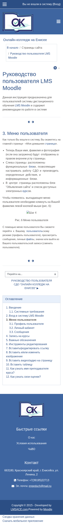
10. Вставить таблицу (19, 364)
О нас (31, 437)
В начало (12, 47)
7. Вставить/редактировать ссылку (27, 348)
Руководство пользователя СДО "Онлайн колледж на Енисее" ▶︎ (32, 284)
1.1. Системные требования (26, 311)
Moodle (25, 105)
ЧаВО (31, 449)
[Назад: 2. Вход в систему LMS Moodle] (30, 121)
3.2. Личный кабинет (21, 327)
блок (31, 166)
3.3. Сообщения (19, 332)
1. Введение (13, 307)
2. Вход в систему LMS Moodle (25, 315)
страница (50, 143)
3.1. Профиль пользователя (26, 323)
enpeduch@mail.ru (40, 486)
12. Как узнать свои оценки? (23, 376)
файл (29, 239)
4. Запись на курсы (18, 336)
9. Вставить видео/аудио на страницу (29, 360)
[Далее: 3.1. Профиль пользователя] (34, 121)
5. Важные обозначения (21, 340)
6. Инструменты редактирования (26, 344)
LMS (17, 105)
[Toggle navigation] (58, 21)
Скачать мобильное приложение (23, 520)
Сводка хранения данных (18, 516)
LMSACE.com (19, 509)
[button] (56, 68)
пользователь (34, 231)
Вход (56, 4)
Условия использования (31, 443)
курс (25, 191)
